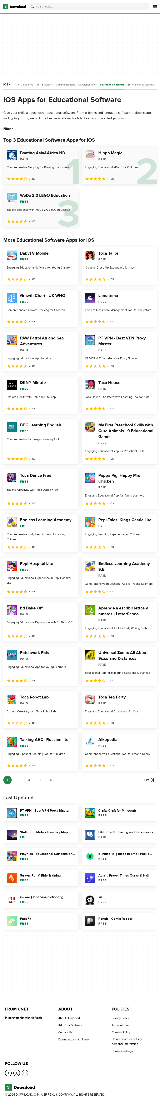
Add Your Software (70, 1025)
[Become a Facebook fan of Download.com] (8, 1073)
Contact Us (65, 1032)
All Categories (25, 84)
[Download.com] (14, 6)
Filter (7, 129)
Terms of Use (120, 1025)
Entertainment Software (141, 84)
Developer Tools (87, 84)
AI (37, 84)
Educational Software (112, 84)
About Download (69, 1018)
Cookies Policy (121, 1032)
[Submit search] (32, 6)
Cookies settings (122, 1051)
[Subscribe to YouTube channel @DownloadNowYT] (25, 1073)
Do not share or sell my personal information (127, 1041)
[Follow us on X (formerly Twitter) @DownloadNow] (16, 1073)
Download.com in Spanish (74, 1039)
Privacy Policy (120, 1018)
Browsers (47, 84)
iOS (5, 84)
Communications (65, 84)
